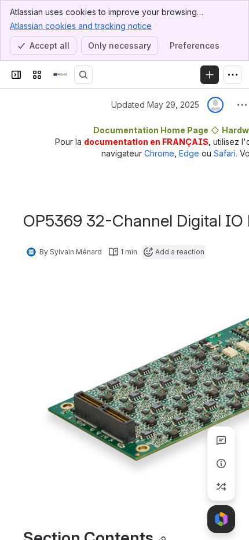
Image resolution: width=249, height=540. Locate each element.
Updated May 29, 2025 (155, 105)
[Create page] (221, 486)
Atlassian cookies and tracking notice (81, 26)
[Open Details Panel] (221, 463)
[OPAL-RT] (60, 74)
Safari (225, 153)
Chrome (159, 153)
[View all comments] (221, 440)
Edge (189, 153)
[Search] (83, 74)
